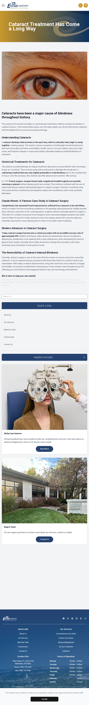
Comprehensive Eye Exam (66, 634)
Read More (44, 449)
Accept (44, 699)
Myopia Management (66, 642)
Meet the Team (10, 330)
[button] (3, 5)
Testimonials (9, 337)
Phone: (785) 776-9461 (23, 667)
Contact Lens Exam (66, 638)
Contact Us (8, 344)
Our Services (9, 322)
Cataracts (66, 651)
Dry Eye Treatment (66, 647)
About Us (7, 315)
